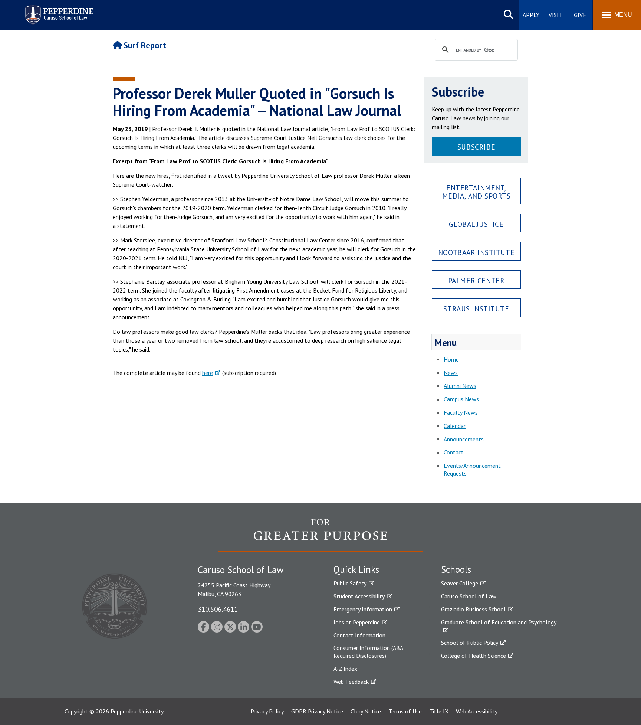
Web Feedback (351, 681)
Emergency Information (362, 609)
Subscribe (476, 146)
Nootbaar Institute (476, 252)
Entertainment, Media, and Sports (476, 191)
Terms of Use (405, 711)
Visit (555, 15)
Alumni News (460, 385)
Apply (531, 15)
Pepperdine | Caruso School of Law (58, 10)
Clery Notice (366, 711)
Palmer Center (476, 280)
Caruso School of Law (468, 596)
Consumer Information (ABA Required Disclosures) (368, 651)
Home (451, 359)
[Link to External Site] (320, 535)
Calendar (455, 426)
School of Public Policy (469, 642)
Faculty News (461, 412)
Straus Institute (476, 308)
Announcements (464, 439)
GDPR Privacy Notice (317, 711)
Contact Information (359, 635)
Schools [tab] (456, 569)
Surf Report (145, 45)
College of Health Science (473, 655)
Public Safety (349, 583)
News (451, 372)
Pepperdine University (137, 711)
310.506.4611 (218, 609)
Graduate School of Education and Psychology (498, 622)
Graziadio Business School (473, 609)
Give (580, 15)
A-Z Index (345, 668)
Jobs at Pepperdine (356, 622)
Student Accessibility (359, 596)
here (207, 372)
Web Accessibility (476, 711)
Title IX (438, 711)
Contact (454, 452)
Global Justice (476, 224)
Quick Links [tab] (356, 569)
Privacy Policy (267, 711)
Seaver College (459, 583)
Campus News (461, 399)
